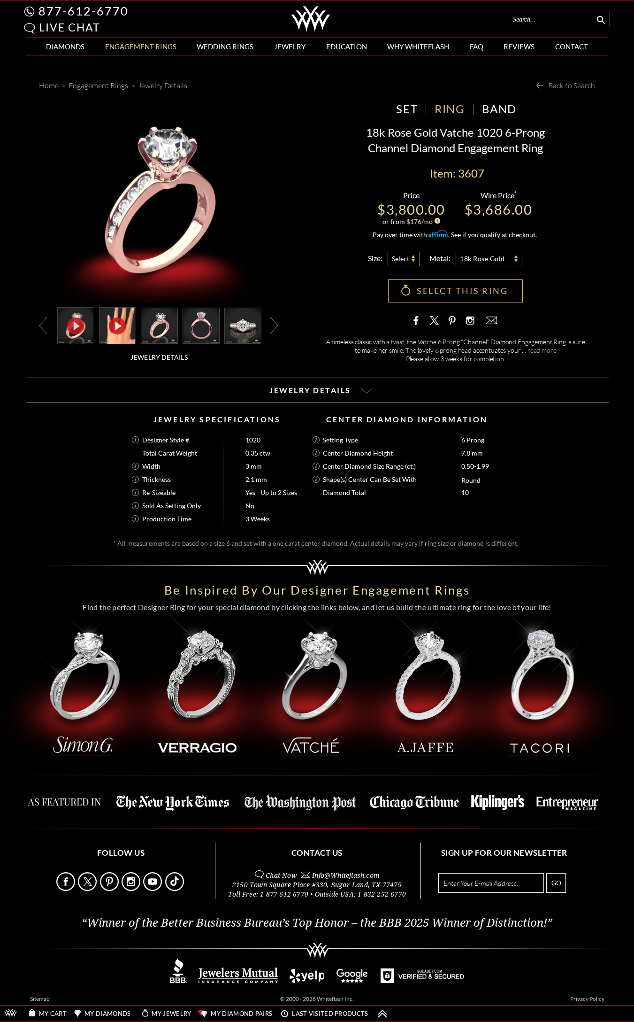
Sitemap (40, 998)
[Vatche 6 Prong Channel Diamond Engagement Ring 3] (242, 325)
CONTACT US (317, 853)
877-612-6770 (83, 11)
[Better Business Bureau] (178, 980)
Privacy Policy (587, 998)
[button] (29, 28)
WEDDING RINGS (225, 46)
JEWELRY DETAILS (159, 357)
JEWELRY (290, 46)
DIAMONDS (65, 46)
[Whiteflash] (311, 30)
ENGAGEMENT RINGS (140, 46)
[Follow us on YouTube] (153, 888)
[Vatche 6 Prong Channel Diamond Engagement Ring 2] (201, 325)
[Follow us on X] (88, 888)
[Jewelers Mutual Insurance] (238, 980)
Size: (375, 258)
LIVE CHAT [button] (69, 27)
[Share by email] (490, 320)
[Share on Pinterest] (452, 325)
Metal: (440, 258)
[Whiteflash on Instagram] (469, 320)
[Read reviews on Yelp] (307, 980)
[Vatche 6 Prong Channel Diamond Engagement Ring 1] (159, 325)
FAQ (476, 46)
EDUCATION (346, 46)
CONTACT (571, 46)
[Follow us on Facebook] (66, 888)
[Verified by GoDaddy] (422, 980)
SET (407, 109)
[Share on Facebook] (418, 320)
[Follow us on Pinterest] (110, 888)
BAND (499, 109)
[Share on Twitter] (434, 320)
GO (556, 883)
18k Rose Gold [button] (482, 259)
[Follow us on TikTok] (175, 888)
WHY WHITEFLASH (418, 46)
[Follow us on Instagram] (132, 888)
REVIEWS (519, 46)
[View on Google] (352, 980)
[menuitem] (65, 46)
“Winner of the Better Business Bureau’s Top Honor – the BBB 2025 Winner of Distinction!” (317, 922)
